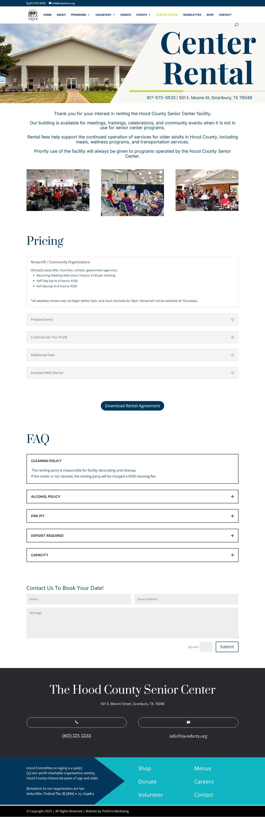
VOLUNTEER (103, 14)
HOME (47, 14)
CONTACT (225, 14)
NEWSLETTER (192, 14)
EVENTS (141, 14)
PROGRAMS (78, 14)
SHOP (210, 14)
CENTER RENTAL (167, 14)
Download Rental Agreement (132, 405)
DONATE (125, 14)
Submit (227, 646)
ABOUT (61, 14)
